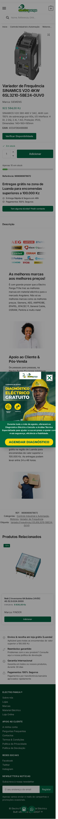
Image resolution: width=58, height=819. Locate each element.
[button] (49, 378)
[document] (28, 409)
